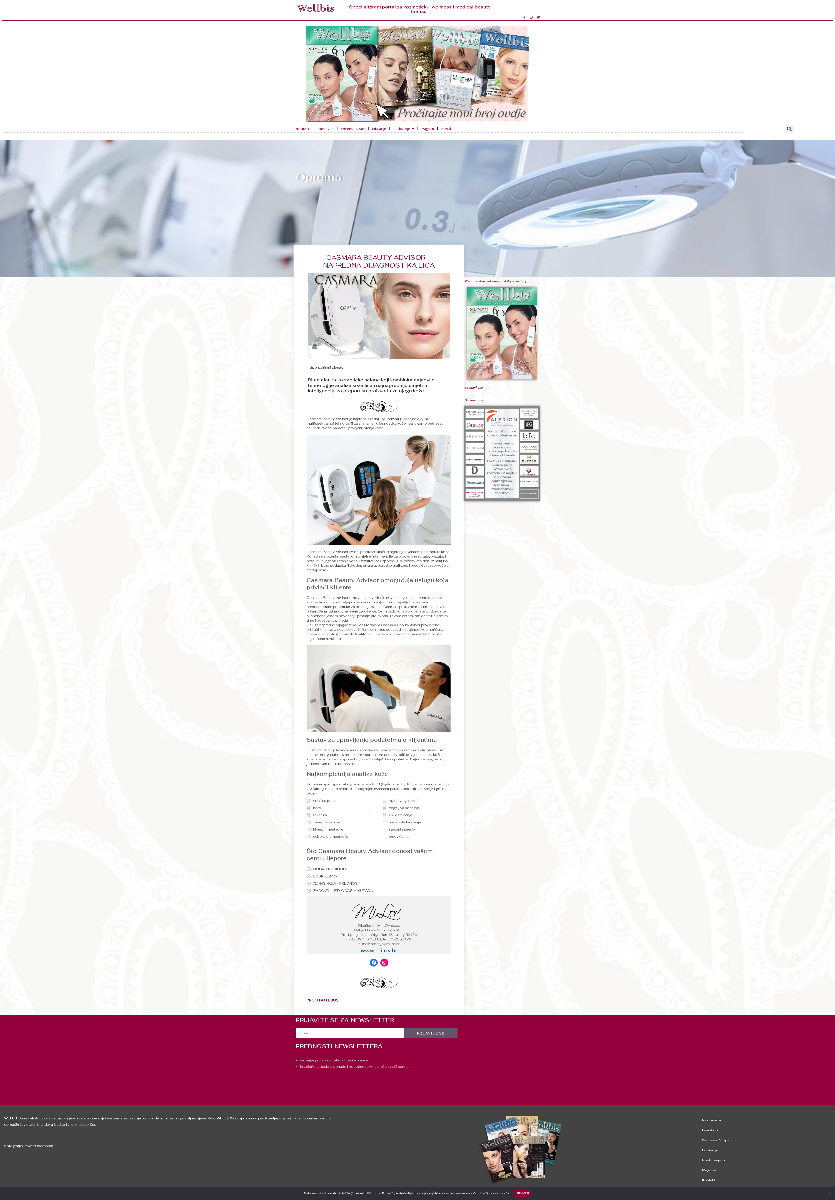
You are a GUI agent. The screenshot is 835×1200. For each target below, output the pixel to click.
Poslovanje (401, 128)
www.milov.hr (379, 950)
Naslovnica (303, 128)
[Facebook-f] (524, 17)
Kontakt (447, 128)
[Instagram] (531, 17)
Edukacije (379, 128)
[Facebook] (374, 963)
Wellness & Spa (353, 128)
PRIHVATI (522, 1193)
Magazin (427, 128)
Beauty (324, 128)
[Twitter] (538, 17)
